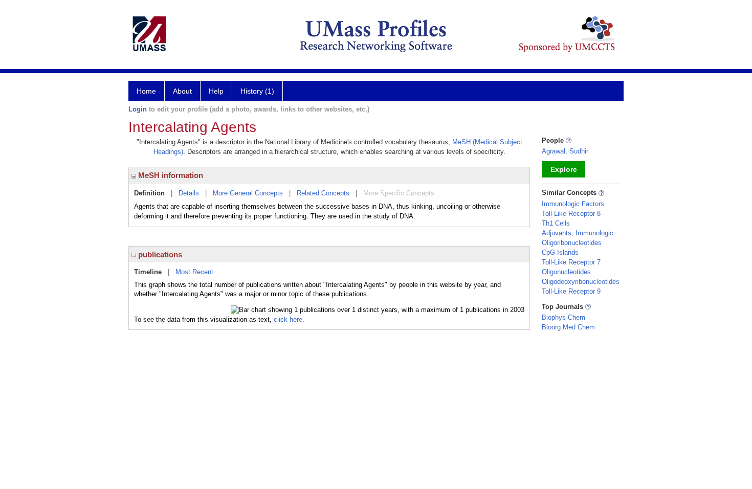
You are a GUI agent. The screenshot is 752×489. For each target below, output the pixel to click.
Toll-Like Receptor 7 (571, 262)
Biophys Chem (563, 317)
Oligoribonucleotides (572, 243)
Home (146, 91)
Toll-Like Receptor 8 (571, 213)
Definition (149, 193)
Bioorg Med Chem (568, 327)
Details (189, 193)
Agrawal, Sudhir (565, 151)
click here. (289, 319)
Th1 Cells (556, 223)
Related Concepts (323, 193)
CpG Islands (560, 252)
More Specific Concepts (398, 193)
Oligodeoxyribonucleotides (581, 281)
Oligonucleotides (566, 272)
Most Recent (194, 272)
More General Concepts (248, 193)
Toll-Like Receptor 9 (571, 291)
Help (216, 91)
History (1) (257, 91)
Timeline (148, 272)
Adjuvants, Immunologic (577, 233)
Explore (563, 169)
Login (137, 109)
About (182, 91)
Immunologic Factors (573, 204)
